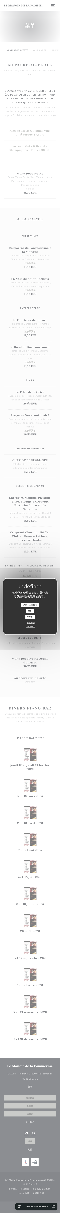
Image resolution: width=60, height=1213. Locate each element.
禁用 (30, 611)
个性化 (30, 616)
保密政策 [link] (31, 622)
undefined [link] (30, 626)
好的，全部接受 (30, 605)
